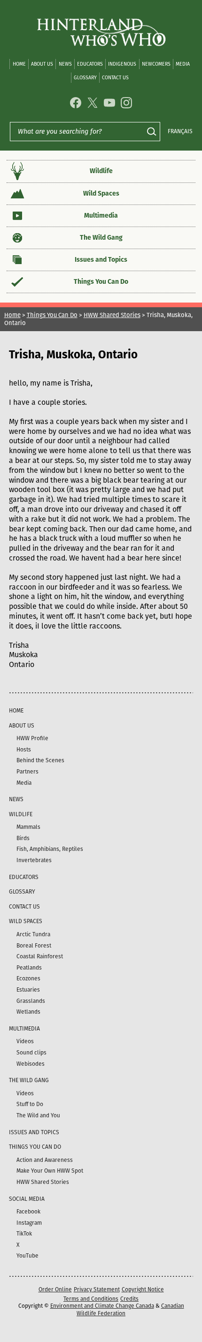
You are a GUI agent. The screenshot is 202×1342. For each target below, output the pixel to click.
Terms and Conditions (90, 1299)
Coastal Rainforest (39, 956)
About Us (42, 64)
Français (180, 131)
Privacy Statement (97, 1289)
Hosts (23, 749)
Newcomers (156, 64)
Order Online (55, 1289)
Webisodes (30, 1064)
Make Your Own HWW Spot (49, 1171)
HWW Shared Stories (112, 314)
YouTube (27, 1255)
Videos (25, 1041)
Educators (90, 64)
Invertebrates (34, 860)
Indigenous (122, 64)
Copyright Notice (143, 1289)
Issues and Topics (101, 260)
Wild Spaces (101, 193)
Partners (27, 771)
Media (183, 64)
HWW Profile (32, 738)
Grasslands (30, 1001)
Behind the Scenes (40, 760)
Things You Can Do (101, 282)
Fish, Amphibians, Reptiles (49, 849)
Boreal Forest (33, 945)
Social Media (27, 1199)
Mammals (28, 827)
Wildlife (101, 171)
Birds (23, 838)
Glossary (85, 78)
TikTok (24, 1233)
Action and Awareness (44, 1160)
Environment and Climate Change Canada (102, 1306)
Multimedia (101, 216)
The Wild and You (38, 1115)
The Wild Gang (101, 238)
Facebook (28, 1211)
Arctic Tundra (33, 934)
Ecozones (28, 978)
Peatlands (29, 967)
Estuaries (28, 989)
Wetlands (28, 1011)
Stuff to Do (29, 1104)
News (65, 64)
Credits (129, 1299)
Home (19, 64)
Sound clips (31, 1052)
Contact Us (115, 78)
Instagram (29, 1223)
